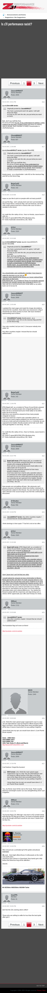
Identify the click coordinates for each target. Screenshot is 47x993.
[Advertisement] (23, 52)
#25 (43, 612)
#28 (43, 811)
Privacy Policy (41, 990)
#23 (43, 512)
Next (40, 83)
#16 (43, 102)
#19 (43, 238)
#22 (43, 456)
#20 (43, 304)
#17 (43, 147)
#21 (43, 404)
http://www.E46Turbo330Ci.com (13, 745)
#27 (43, 763)
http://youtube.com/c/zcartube (12, 631)
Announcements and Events (16, 15)
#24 (43, 542)
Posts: (13, 95)
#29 (43, 846)
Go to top (40, 985)
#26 (43, 718)
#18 (43, 195)
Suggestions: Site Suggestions (15, 17)
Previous (15, 83)
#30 (43, 906)
